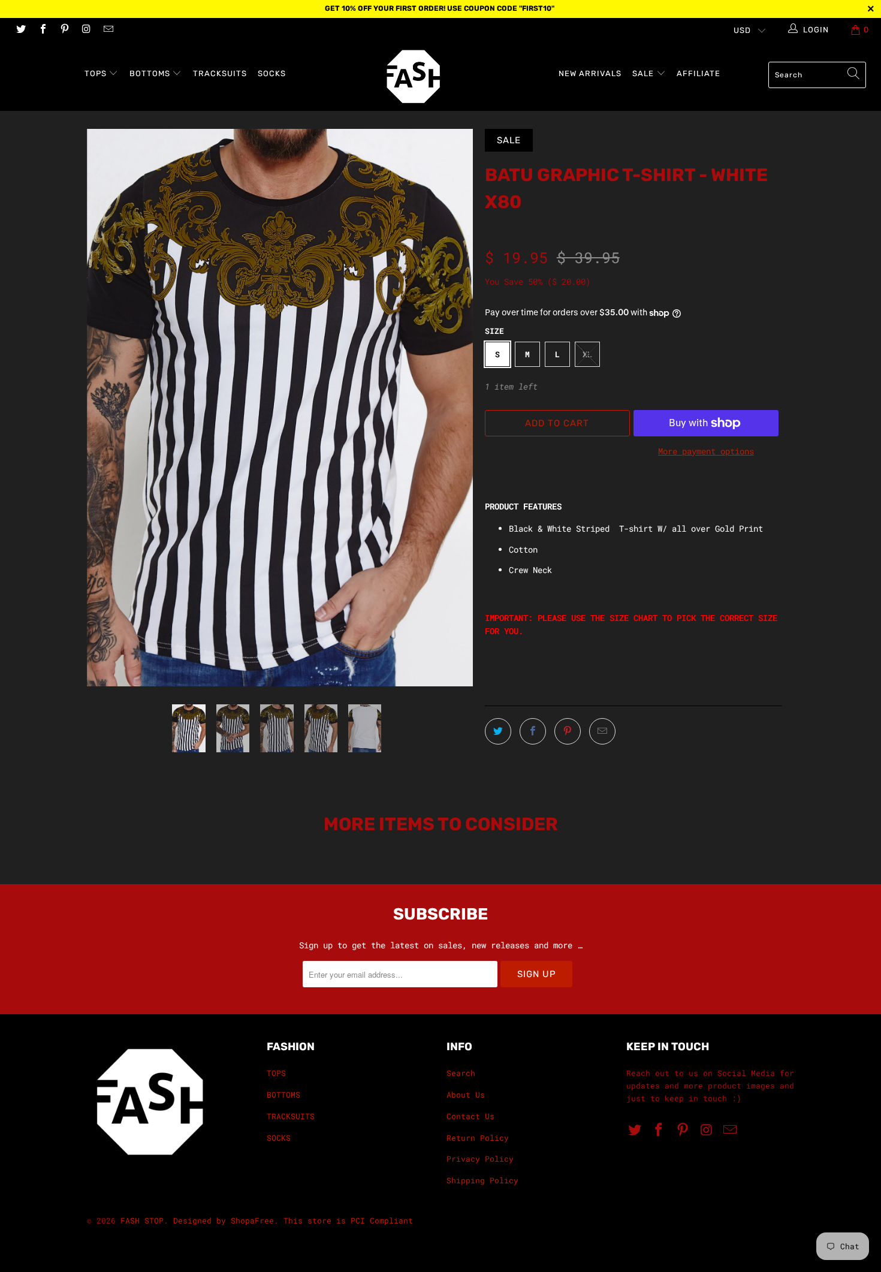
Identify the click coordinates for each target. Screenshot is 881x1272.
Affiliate (698, 73)
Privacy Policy (480, 1158)
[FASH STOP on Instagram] (85, 30)
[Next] (452, 407)
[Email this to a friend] (602, 731)
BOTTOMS (151, 73)
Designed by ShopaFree (223, 1220)
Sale (644, 73)
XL (587, 354)
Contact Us (470, 1116)
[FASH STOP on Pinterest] (64, 30)
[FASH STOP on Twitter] (20, 30)
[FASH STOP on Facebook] (42, 30)
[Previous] (107, 407)
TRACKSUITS (220, 73)
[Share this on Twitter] (498, 731)
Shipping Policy (482, 1180)
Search (460, 1073)
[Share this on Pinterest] (567, 731)
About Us (465, 1094)
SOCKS (272, 73)
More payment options (706, 451)
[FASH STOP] (446, 76)
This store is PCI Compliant (348, 1220)
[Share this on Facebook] (533, 731)
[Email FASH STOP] (107, 30)
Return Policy (477, 1137)
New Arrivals (590, 73)
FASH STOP (142, 1220)
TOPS (97, 73)
